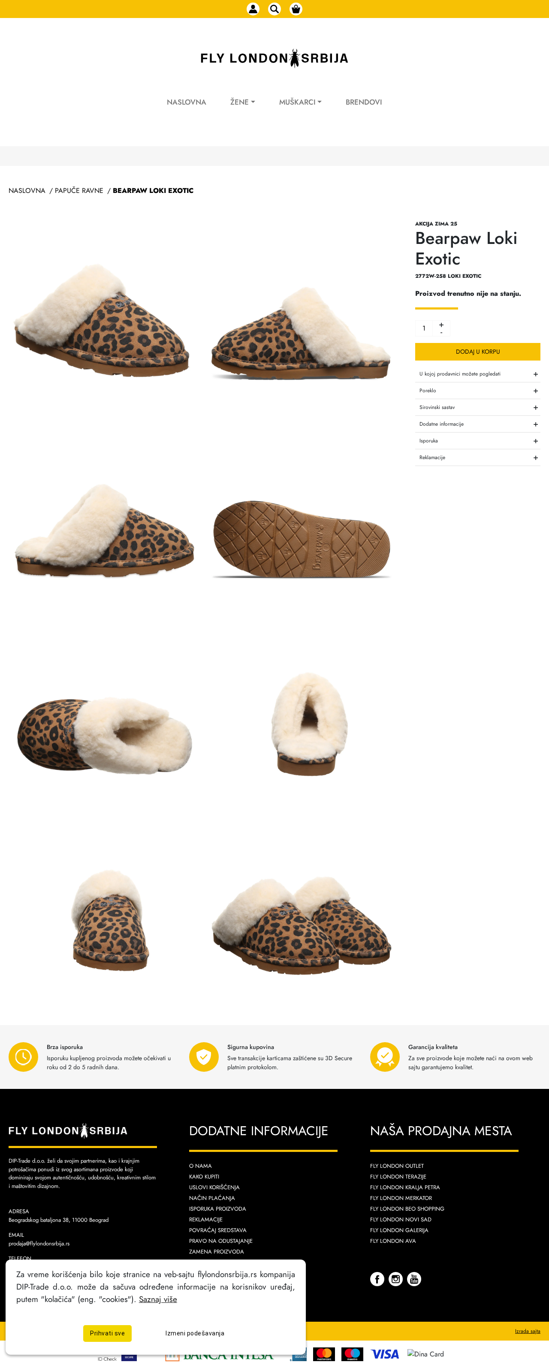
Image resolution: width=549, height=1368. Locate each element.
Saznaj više (158, 1299)
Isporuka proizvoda (217, 1209)
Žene (239, 102)
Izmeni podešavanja (195, 1332)
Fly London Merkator (401, 1198)
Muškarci (297, 102)
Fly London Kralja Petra (405, 1187)
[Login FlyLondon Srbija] (253, 9)
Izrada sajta (527, 1331)
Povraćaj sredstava (218, 1230)
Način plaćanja (212, 1198)
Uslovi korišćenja (214, 1187)
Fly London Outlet (397, 1166)
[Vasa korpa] (296, 9)
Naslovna (186, 102)
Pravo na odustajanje (221, 1241)
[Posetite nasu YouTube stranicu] (414, 1279)
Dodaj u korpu (478, 351)
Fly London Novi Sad (400, 1219)
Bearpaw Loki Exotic (153, 190)
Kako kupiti (204, 1177)
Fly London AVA (393, 1241)
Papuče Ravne (79, 190)
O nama (200, 1166)
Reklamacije (206, 1219)
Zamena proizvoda (216, 1252)
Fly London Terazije (398, 1177)
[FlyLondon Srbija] (274, 59)
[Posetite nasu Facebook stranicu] (378, 1279)
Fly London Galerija (399, 1230)
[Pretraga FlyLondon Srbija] (274, 9)
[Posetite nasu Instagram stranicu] (397, 1279)
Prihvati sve (107, 1332)
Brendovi (364, 102)
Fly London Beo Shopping (407, 1209)
